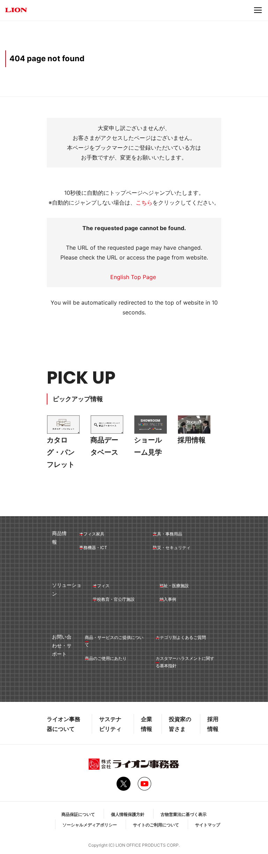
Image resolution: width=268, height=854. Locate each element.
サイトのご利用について (156, 824)
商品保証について (78, 814)
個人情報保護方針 (127, 814)
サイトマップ (207, 824)
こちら (144, 202)
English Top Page (134, 276)
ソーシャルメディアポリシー (89, 824)
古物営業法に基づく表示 (184, 814)
